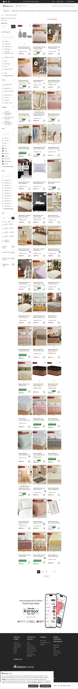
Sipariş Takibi (43, 640)
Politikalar (55, 655)
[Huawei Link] (40, 621)
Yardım (28, 643)
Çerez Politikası (56, 651)
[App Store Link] (21, 621)
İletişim (15, 650)
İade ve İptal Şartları (31, 649)
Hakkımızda (16, 643)
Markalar (18, 659)
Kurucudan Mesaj (17, 645)
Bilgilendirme (56, 645)
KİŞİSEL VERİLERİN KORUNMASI (57, 639)
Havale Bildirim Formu (45, 642)
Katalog (15, 649)
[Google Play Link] (31, 621)
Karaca (15, 652)
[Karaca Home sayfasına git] (24, 666)
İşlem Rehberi (30, 652)
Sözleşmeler (56, 647)
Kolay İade (42, 644)
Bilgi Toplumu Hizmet (31, 650)
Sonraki (46, 576)
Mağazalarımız (17, 647)
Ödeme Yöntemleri (31, 647)
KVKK (54, 649)
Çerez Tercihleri (57, 653)
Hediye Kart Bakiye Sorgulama (31, 655)
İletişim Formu (30, 645)
